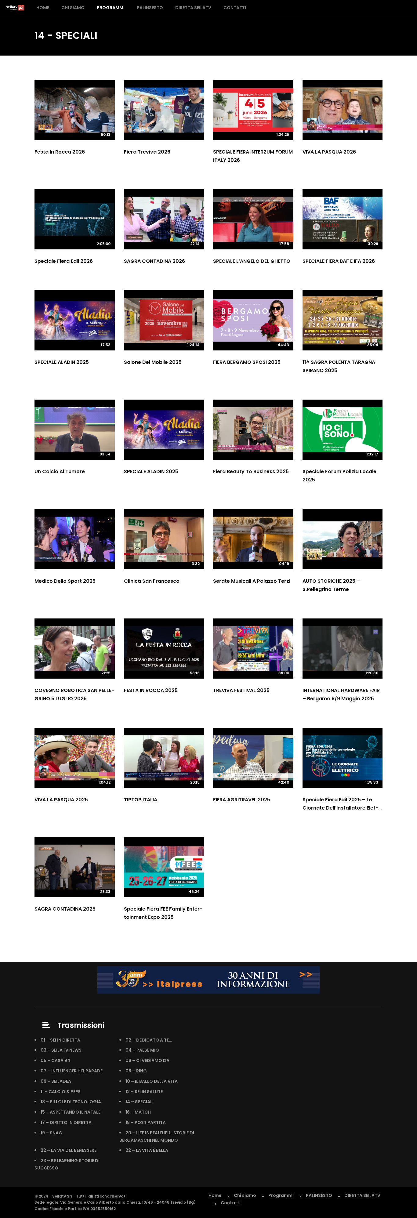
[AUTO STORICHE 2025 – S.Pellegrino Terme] (343, 539)
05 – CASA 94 (55, 1060)
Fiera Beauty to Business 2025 (251, 471)
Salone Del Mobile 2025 (153, 362)
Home (42, 8)
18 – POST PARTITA (145, 1122)
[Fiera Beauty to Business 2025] (253, 430)
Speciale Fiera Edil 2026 (63, 261)
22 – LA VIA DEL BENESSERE (68, 1150)
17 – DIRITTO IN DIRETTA (66, 1122)
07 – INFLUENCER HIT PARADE (72, 1071)
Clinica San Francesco (151, 581)
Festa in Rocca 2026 (59, 151)
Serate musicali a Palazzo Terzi (251, 581)
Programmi (111, 8)
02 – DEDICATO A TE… (148, 1040)
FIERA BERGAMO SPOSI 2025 (247, 362)
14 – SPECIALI (139, 1102)
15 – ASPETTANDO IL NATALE (70, 1112)
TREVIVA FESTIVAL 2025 (241, 690)
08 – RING (136, 1071)
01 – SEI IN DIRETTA (60, 1040)
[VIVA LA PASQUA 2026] (343, 110)
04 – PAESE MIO (142, 1050)
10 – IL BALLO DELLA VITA (151, 1081)
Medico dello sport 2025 (65, 581)
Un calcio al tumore (59, 471)
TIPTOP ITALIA (140, 799)
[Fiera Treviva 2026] (164, 110)
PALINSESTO (150, 8)
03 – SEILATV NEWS (61, 1050)
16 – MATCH (138, 1112)
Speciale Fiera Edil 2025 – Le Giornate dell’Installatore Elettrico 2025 (340, 808)
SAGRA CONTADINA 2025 (65, 908)
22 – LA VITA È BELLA (146, 1150)
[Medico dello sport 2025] (74, 539)
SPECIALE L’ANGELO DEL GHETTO (251, 261)
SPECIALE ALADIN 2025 (61, 362)
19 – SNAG (51, 1133)
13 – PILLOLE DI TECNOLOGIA (71, 1102)
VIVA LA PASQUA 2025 (61, 799)
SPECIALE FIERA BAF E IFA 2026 (339, 261)
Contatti (234, 8)
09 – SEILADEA (56, 1081)
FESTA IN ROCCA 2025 (151, 690)
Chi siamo (73, 8)
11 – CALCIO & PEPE (60, 1092)
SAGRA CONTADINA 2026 (154, 261)
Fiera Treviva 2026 (147, 151)
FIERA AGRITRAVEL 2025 (241, 799)
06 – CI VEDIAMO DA (147, 1060)
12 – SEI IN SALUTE (144, 1092)
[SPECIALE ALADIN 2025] (164, 430)
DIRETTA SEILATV (193, 8)
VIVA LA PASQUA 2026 (329, 151)
